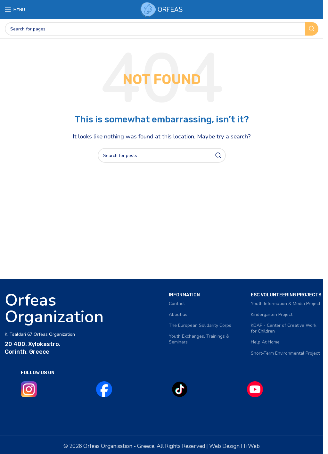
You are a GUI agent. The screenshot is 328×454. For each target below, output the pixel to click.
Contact (177, 304)
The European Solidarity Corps (200, 325)
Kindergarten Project (271, 314)
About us (178, 314)
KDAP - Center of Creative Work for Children (283, 328)
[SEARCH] (311, 29)
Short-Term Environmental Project (285, 353)
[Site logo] (162, 9)
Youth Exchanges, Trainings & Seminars (199, 339)
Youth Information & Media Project (285, 304)
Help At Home (265, 342)
